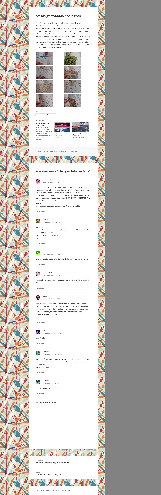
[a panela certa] (80, 127)
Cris (44, 330)
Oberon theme (40, 490)
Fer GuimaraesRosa (57, 151)
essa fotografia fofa (47, 34)
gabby (45, 296)
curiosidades (70, 151)
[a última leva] (62, 127)
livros (77, 151)
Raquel (46, 220)
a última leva (58, 134)
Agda (45, 251)
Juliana (46, 381)
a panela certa (77, 134)
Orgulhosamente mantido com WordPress (59, 490)
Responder (41, 212)
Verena (46, 352)
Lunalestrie (47, 272)
